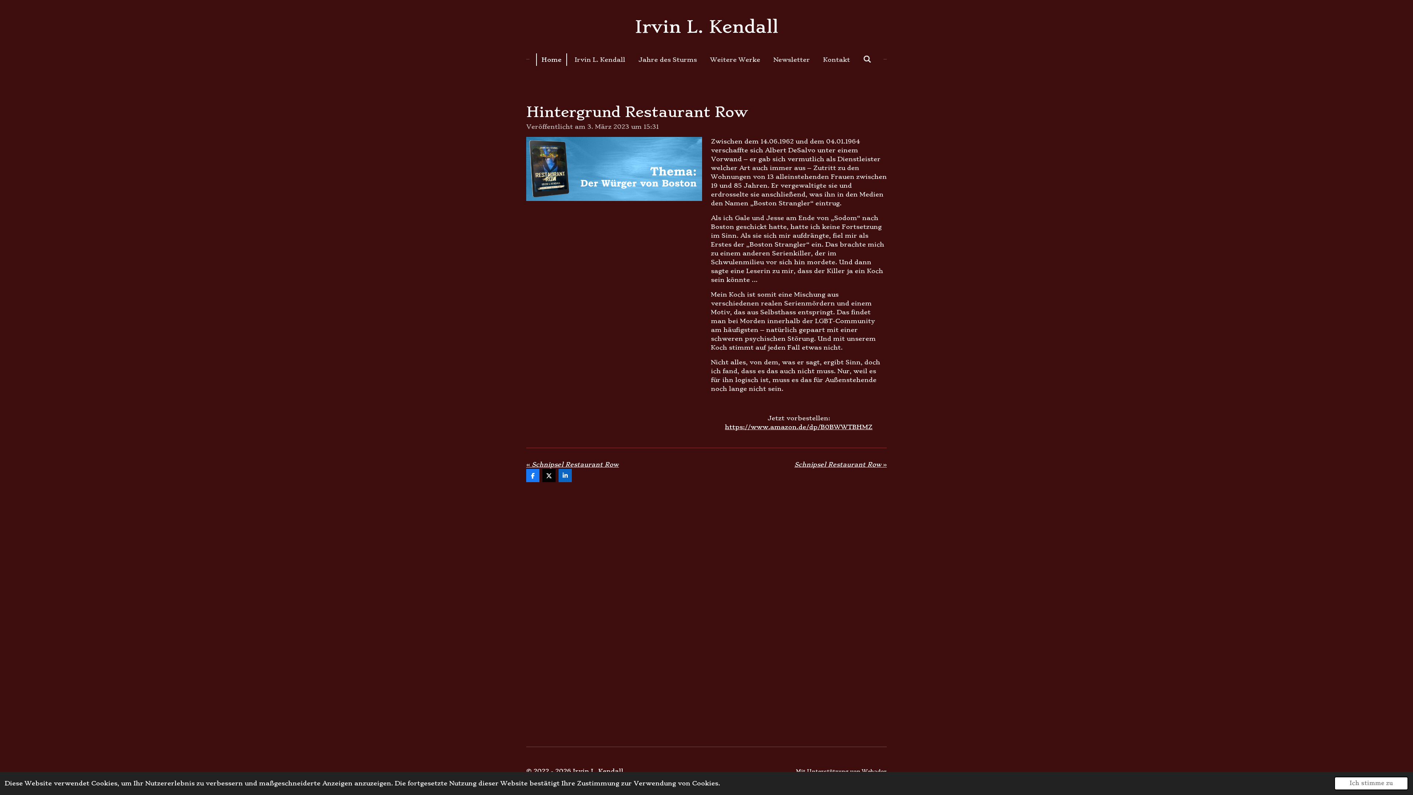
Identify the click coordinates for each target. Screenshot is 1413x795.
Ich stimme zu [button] (1371, 783)
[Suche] (867, 58)
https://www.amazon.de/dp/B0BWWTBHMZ (798, 427)
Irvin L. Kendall (706, 26)
